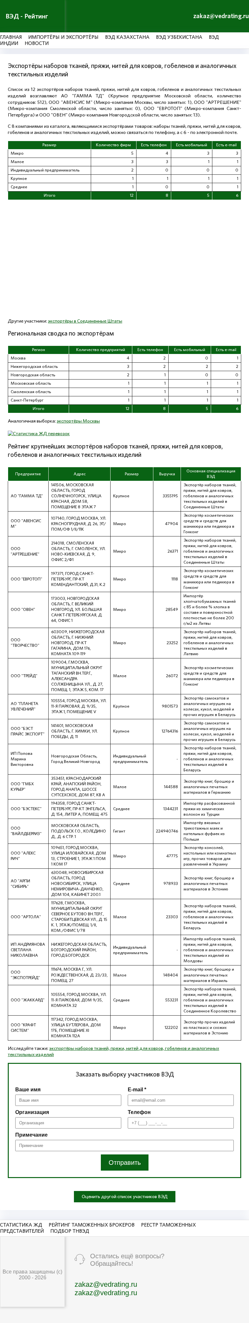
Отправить (125, 1162)
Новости (37, 43)
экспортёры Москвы (78, 421)
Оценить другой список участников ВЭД (125, 1196)
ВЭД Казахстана (127, 37)
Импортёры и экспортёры (63, 37)
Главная (11, 37)
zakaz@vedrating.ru (221, 16)
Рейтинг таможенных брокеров (92, 1225)
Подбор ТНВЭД (69, 1231)
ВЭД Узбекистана (179, 37)
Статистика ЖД (21, 1225)
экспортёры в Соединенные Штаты (85, 321)
